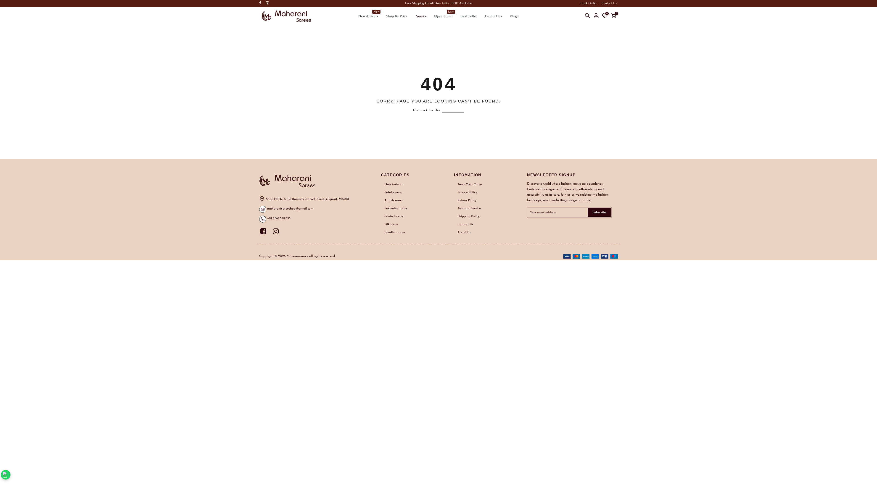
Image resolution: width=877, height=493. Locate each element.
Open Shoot (444, 14)
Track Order (588, 3)
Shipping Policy (468, 216)
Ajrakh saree (393, 200)
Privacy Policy (467, 192)
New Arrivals (369, 14)
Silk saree (391, 224)
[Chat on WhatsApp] (5, 474)
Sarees (421, 16)
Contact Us (609, 3)
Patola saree (393, 192)
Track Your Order (469, 184)
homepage (453, 110)
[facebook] (264, 230)
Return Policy (466, 200)
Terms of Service (469, 208)
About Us (464, 232)
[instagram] (276, 230)
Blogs (514, 16)
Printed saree (393, 216)
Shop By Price (396, 16)
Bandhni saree (394, 232)
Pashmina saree (395, 208)
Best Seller (469, 16)
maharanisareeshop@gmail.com (290, 208)
